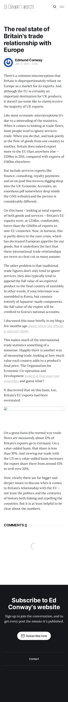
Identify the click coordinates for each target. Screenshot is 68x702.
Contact (34, 658)
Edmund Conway (28, 60)
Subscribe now (36, 636)
